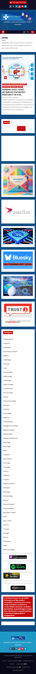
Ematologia (7, 380)
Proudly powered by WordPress (13, 655)
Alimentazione (8, 339)
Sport (5, 517)
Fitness (5, 397)
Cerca (6, 122)
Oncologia (6, 463)
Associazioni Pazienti (10, 352)
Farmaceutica (8, 389)
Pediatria (14, 86)
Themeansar (18, 657)
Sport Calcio (7, 521)
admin (16, 97)
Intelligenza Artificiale (10, 426)
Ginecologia (7, 413)
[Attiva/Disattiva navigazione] (24, 32)
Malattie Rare (6, 86)
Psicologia (6, 492)
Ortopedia (6, 467)
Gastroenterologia (15, 84)
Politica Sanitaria (9, 484)
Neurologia (6, 446)
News (5, 451)
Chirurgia (5, 84)
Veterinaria (7, 541)
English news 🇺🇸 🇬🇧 (21, 664)
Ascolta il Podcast (28, 661)
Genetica (24, 84)
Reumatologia (8, 496)
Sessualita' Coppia (9, 513)
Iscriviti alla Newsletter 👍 (13, 667)
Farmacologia (8, 393)
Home (4, 40)
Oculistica (6, 455)
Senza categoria (8, 508)
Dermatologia (8, 372)
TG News (6, 529)
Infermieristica (8, 422)
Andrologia (7, 347)
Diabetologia (7, 376)
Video (5, 546)
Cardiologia (7, 360)
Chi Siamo (12, 664)
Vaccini (5, 537)
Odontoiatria (7, 459)
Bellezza (6, 356)
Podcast (6, 479)
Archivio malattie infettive (15, 661)
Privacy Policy (26, 667)
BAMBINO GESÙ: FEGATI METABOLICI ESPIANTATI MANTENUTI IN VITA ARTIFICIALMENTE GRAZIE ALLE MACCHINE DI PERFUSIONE (17, 94)
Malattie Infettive (9, 430)
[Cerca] (21, 128)
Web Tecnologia (8, 550)
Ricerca (20, 86)
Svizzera (6, 525)
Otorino (5, 471)
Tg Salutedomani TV (18, 670)
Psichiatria (6, 488)
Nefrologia (6, 442)
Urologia (6, 533)
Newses (28, 655)
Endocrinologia (8, 385)
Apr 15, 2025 (8, 97)
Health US (6, 418)
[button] (28, 32)
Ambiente (6, 343)
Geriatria (6, 409)
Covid (5, 368)
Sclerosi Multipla (8, 504)
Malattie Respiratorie (10, 438)
